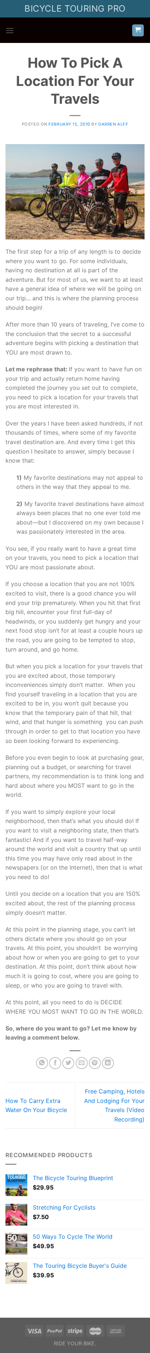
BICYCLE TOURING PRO (74, 8)
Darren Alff (113, 124)
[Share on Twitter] (68, 1063)
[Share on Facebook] (55, 1063)
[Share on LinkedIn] (108, 1063)
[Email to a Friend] (82, 1063)
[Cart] (138, 30)
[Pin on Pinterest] (95, 1063)
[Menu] (9, 30)
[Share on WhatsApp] (42, 1063)
